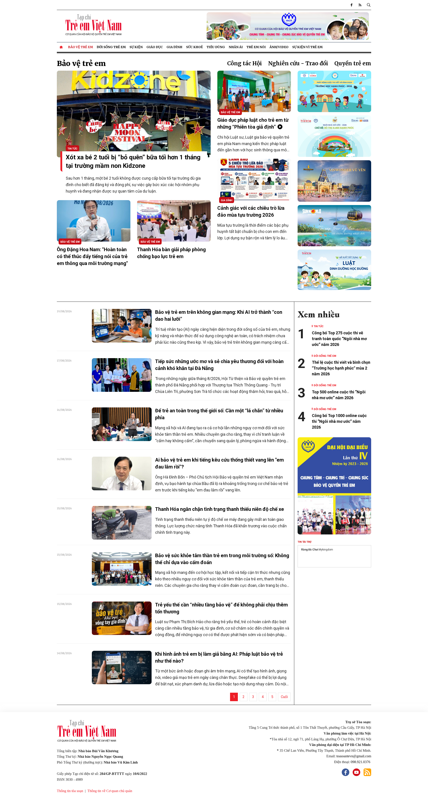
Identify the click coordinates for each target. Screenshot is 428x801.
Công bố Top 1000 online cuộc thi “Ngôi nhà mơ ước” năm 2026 (339, 421)
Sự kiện (136, 47)
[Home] (61, 47)
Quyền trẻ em (352, 63)
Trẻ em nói (256, 47)
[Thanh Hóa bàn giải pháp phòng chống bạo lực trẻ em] (174, 221)
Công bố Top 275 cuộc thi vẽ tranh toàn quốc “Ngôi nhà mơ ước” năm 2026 (339, 339)
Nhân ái (236, 47)
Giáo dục (154, 47)
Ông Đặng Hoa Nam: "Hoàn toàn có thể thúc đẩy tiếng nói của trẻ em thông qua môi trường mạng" (92, 256)
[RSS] (360, 5)
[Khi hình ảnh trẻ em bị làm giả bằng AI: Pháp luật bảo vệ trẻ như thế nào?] (121, 667)
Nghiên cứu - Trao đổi (298, 63)
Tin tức (72, 148)
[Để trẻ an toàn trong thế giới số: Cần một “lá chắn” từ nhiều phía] (121, 424)
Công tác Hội (244, 63)
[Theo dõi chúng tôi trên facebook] (351, 5)
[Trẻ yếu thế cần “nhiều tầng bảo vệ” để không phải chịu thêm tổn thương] (121, 618)
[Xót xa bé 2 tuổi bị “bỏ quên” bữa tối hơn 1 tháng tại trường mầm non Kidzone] (134, 114)
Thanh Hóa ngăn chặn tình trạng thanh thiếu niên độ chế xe (219, 509)
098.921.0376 (361, 762)
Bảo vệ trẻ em (80, 47)
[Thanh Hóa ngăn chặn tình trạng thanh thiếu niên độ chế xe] (121, 522)
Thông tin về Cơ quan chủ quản (109, 791)
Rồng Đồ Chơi (309, 549)
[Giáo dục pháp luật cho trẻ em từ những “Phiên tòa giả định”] (254, 91)
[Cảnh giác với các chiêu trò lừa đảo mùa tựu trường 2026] (254, 179)
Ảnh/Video (279, 47)
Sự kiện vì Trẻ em (307, 47)
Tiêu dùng (216, 47)
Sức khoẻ (194, 47)
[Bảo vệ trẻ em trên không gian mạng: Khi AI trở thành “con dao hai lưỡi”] (121, 325)
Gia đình (174, 47)
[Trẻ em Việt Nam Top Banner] (254, 26)
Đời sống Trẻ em (111, 47)
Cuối (284, 697)
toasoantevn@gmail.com (353, 756)
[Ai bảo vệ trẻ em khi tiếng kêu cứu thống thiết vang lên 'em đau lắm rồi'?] (121, 473)
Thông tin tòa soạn (70, 791)
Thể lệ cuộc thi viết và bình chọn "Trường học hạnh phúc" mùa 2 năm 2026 (341, 368)
